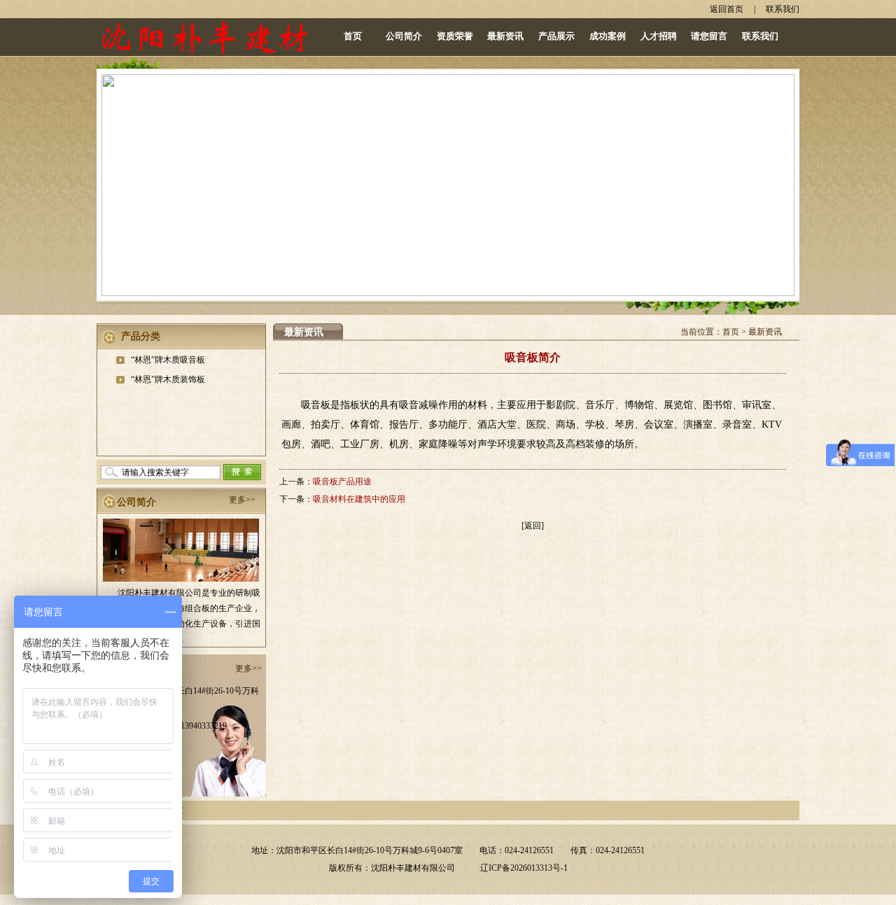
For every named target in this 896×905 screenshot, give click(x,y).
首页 (353, 36)
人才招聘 (658, 36)
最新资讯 (505, 36)
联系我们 (782, 9)
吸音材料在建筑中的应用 (359, 499)
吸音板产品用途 (342, 481)
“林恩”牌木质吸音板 (168, 360)
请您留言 (709, 36)
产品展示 (556, 36)
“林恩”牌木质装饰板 (168, 379)
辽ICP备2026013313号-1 (524, 868)
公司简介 (404, 36)
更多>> (242, 500)
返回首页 (726, 9)
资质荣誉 (455, 36)
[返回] (533, 526)
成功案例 (607, 36)
